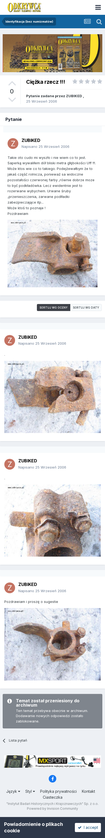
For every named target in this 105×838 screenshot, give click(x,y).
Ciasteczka (52, 797)
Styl (29, 791)
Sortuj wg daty (86, 307)
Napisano (45, 146)
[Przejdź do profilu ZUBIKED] (13, 143)
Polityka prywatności (58, 791)
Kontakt (88, 791)
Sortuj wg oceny (54, 307)
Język (12, 791)
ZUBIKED (74, 96)
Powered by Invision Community (52, 808)
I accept (90, 827)
